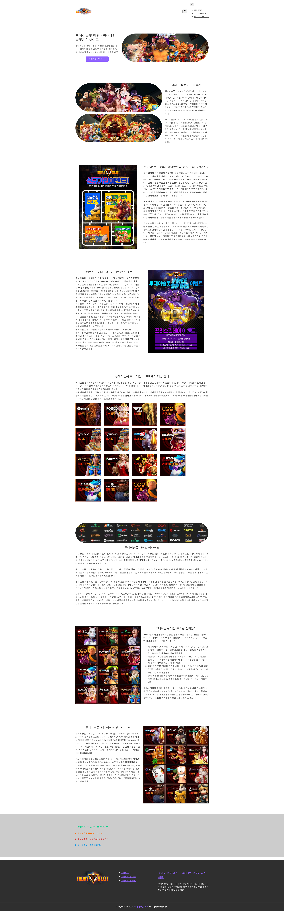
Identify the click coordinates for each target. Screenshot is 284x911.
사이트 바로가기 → (97, 59)
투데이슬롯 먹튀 (128, 876)
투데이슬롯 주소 (128, 880)
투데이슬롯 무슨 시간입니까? (91, 833)
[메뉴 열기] (184, 11)
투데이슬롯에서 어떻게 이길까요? (93, 839)
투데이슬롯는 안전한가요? (89, 845)
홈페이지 (125, 872)
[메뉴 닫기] (192, 4)
